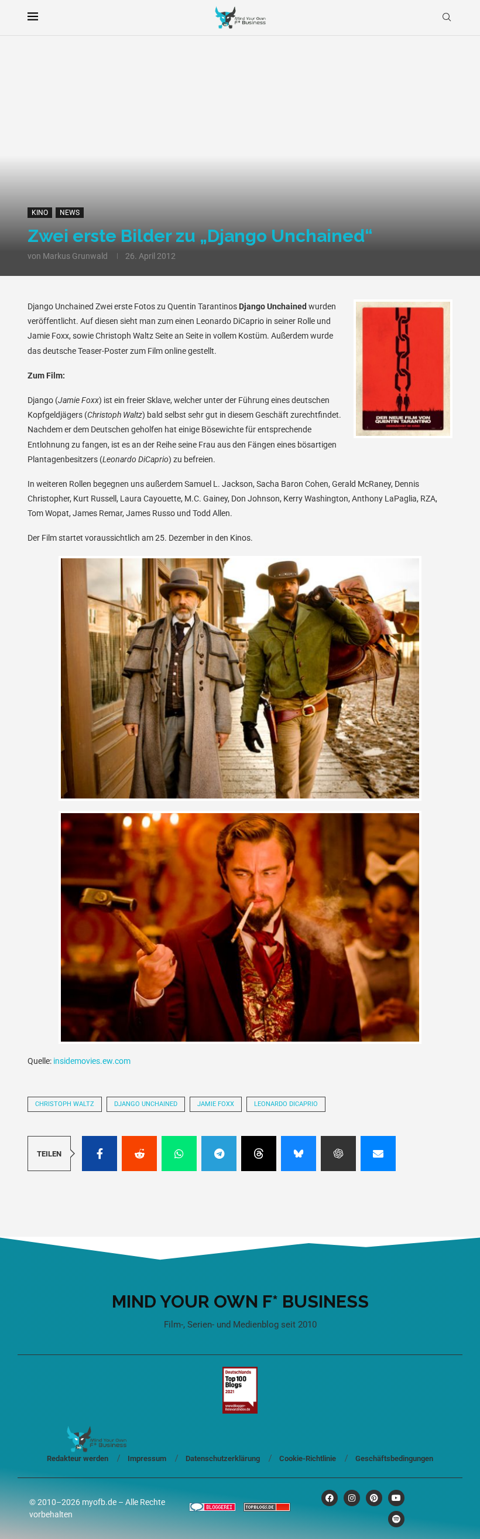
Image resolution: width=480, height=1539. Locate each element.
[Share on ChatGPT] (338, 1153)
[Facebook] (329, 1498)
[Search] (446, 17)
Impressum (147, 1458)
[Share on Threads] (258, 1153)
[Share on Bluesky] (298, 1153)
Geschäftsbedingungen (394, 1458)
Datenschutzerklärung (223, 1458)
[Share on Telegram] (218, 1153)
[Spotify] (396, 1519)
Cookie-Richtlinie (307, 1458)
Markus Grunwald (75, 256)
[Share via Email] (378, 1153)
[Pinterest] (374, 1498)
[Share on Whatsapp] (179, 1153)
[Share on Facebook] (99, 1153)
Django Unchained (145, 1104)
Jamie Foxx (215, 1104)
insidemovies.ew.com (92, 1061)
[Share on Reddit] (139, 1153)
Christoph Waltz (64, 1104)
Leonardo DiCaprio (286, 1104)
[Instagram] (352, 1498)
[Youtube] (396, 1498)
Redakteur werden (77, 1458)
